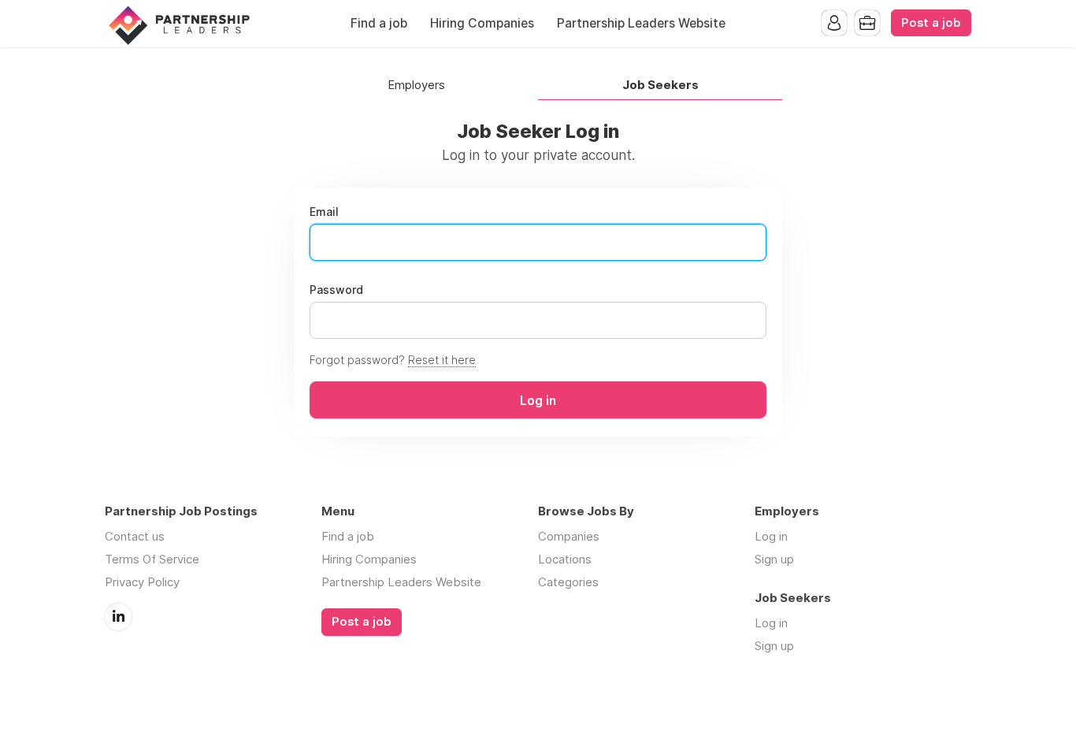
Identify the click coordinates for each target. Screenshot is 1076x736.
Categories (568, 581)
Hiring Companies (482, 23)
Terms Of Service (152, 559)
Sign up (774, 559)
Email (324, 211)
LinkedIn (118, 617)
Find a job (379, 23)
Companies (568, 536)
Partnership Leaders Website (641, 23)
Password (336, 290)
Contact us (135, 536)
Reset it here (442, 359)
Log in (771, 536)
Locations (565, 559)
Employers (416, 85)
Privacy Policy (142, 581)
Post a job (931, 23)
